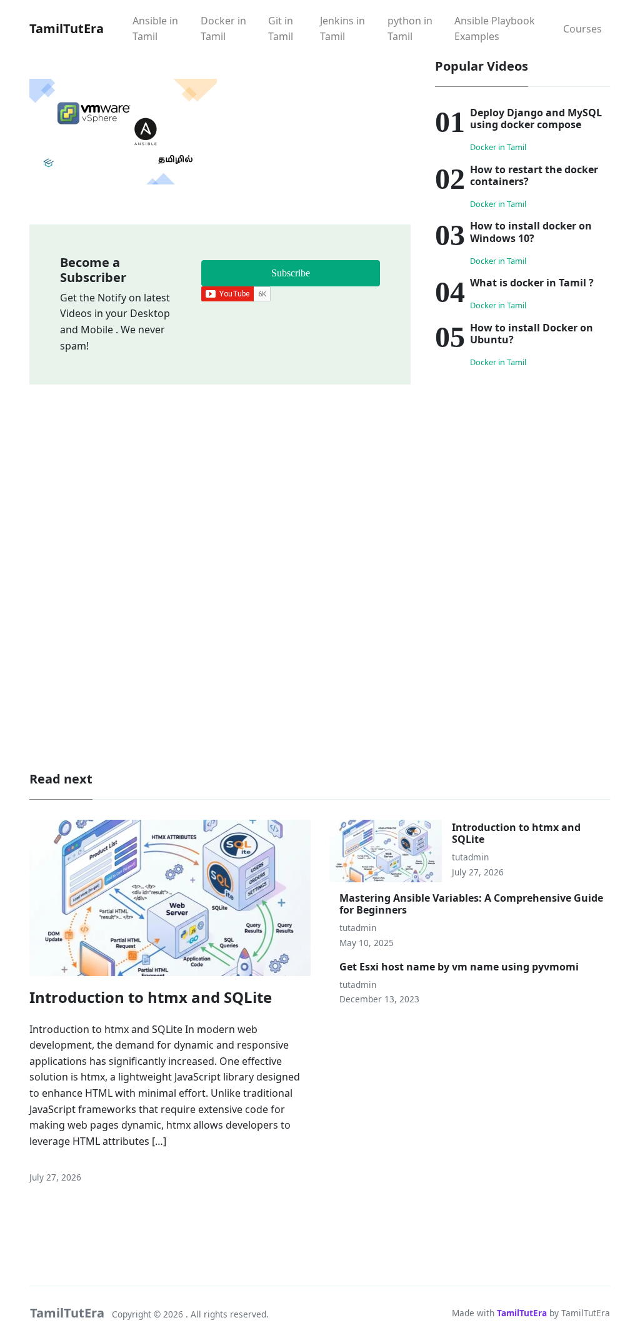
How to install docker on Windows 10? (531, 231)
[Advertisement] (523, 467)
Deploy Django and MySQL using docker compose (536, 118)
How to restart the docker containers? (534, 175)
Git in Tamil (280, 29)
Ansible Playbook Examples (494, 29)
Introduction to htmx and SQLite (150, 997)
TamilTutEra (522, 1313)
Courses (582, 29)
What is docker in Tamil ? (532, 283)
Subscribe (290, 273)
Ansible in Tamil (155, 29)
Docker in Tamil (223, 29)
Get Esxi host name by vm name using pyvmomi (459, 967)
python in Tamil (410, 29)
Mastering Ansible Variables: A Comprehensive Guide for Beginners (471, 904)
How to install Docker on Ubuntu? (531, 333)
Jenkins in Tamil (342, 29)
